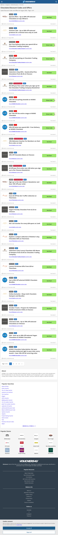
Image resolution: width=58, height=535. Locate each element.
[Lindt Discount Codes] (5, 30)
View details (53, 23)
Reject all (29, 532)
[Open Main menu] (2, 2)
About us (29, 490)
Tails (3, 419)
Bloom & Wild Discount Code (8, 410)
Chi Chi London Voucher (7, 402)
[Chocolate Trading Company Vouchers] (5, 86)
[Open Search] (56, 2)
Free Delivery (29, 477)
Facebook (29, 510)
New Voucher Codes (29, 481)
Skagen (3, 396)
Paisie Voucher (5, 388)
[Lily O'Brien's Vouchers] (5, 16)
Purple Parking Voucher (7, 415)
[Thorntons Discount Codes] (5, 196)
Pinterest (29, 516)
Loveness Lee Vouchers (7, 392)
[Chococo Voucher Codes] (5, 209)
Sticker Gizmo (5, 417)
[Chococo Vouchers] (5, 72)
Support (29, 500)
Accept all (29, 528)
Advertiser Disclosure (29, 492)
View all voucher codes (17, 21)
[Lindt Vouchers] (5, 141)
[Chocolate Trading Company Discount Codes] (5, 44)
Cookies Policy (29, 494)
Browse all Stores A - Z (29, 426)
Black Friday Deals (29, 473)
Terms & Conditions (29, 502)
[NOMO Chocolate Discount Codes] (5, 99)
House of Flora (5, 386)
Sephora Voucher (6, 412)
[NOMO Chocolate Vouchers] (5, 335)
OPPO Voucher (5, 398)
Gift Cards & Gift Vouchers (29, 479)
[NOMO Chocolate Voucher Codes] (5, 113)
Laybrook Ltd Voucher (7, 406)
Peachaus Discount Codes (8, 421)
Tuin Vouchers (5, 394)
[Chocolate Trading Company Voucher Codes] (5, 58)
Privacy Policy (29, 498)
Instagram (29, 514)
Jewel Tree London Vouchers (8, 404)
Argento (3, 414)
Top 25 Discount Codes (29, 475)
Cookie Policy (19, 524)
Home (3, 4)
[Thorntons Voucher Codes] (5, 266)
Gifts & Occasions (14, 4)
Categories (8, 4)
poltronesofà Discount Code (8, 408)
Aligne (3, 423)
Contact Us (29, 496)
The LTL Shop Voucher (7, 390)
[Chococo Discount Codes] (5, 155)
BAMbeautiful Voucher (7, 400)
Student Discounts (29, 483)
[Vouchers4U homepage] (29, 1)
